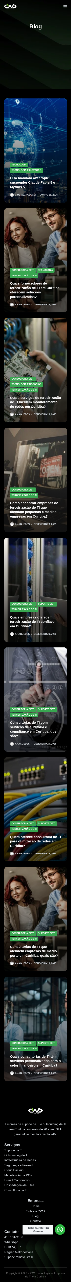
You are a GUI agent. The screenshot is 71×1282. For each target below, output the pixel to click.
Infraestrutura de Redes (20, 1160)
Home (35, 1206)
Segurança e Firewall (18, 1165)
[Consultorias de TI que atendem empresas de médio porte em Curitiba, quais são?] (35, 919)
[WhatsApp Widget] (60, 1229)
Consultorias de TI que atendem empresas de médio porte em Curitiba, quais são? (34, 951)
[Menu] (65, 6)
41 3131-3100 (13, 1237)
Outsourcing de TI (16, 1155)
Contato (35, 1221)
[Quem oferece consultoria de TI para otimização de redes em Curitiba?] (35, 809)
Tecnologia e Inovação (26, 170)
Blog (35, 1216)
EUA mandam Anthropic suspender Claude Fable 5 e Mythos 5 (32, 182)
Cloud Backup (13, 1170)
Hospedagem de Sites (19, 1185)
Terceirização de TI (24, 275)
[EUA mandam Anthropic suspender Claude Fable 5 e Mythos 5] (35, 150)
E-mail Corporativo (17, 1180)
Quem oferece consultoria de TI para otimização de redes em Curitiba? (35, 841)
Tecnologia (19, 164)
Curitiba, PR (12, 1247)
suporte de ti (46, 604)
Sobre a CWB (35, 1211)
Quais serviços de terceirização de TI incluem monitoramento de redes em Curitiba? (35, 402)
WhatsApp (11, 1242)
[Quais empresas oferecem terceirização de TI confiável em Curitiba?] (35, 590)
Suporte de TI (13, 1150)
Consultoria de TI (23, 270)
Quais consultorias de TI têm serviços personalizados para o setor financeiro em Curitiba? (35, 1061)
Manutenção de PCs (18, 1175)
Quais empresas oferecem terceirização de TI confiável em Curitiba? (32, 621)
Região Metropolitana (18, 1252)
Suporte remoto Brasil (19, 1257)
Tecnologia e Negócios (26, 384)
